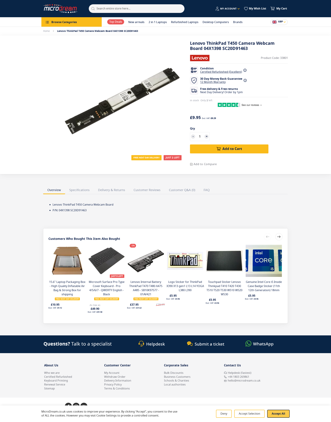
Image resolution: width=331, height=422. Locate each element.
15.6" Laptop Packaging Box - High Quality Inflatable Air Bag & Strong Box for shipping (67, 288)
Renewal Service (54, 385)
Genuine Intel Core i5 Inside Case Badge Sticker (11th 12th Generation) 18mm (264, 286)
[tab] (54, 190)
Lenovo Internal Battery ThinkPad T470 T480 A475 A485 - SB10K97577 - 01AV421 (145, 288)
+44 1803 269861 (238, 377)
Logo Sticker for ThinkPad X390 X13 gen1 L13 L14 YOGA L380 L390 (185, 286)
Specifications (79, 190)
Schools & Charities (176, 381)
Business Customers (177, 377)
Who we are (52, 373)
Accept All (278, 414)
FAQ (207, 190)
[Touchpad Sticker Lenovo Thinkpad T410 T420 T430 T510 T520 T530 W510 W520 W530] (224, 245)
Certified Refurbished (58, 377)
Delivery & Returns (111, 190)
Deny (223, 414)
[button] (227, 9)
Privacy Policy (113, 385)
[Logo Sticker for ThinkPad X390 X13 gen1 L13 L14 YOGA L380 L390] (185, 245)
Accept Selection (249, 414)
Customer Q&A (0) (182, 190)
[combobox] (136, 8)
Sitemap (49, 389)
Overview (54, 190)
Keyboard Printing (56, 381)
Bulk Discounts (173, 373)
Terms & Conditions (117, 389)
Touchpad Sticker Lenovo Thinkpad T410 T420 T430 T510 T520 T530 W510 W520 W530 (224, 288)
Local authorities (175, 385)
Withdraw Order (115, 377)
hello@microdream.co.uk (244, 381)
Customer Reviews (147, 190)
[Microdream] (60, 8)
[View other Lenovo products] (200, 58)
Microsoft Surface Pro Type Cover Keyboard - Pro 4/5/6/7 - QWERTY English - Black (106, 288)
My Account (111, 373)
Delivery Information (117, 381)
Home (46, 31)
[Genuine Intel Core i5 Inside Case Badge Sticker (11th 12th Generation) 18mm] (264, 245)
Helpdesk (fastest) (239, 373)
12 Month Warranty (213, 82)
